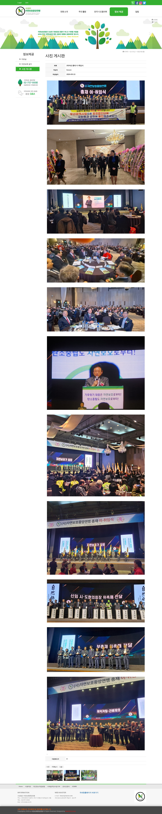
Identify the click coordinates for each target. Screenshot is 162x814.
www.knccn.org (70, 811)
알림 (137, 12)
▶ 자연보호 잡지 (25, 64)
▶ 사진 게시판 (25, 69)
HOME (155, 20)
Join (26, 3)
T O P (155, 22)
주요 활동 (82, 12)
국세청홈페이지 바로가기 (89, 793)
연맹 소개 (64, 12)
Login (20, 3)
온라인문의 (66, 786)
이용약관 (28, 786)
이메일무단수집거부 (53, 786)
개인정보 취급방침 (39, 786)
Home (21, 786)
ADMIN (74, 786)
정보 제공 (119, 11)
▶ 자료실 (22, 59)
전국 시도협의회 (100, 12)
